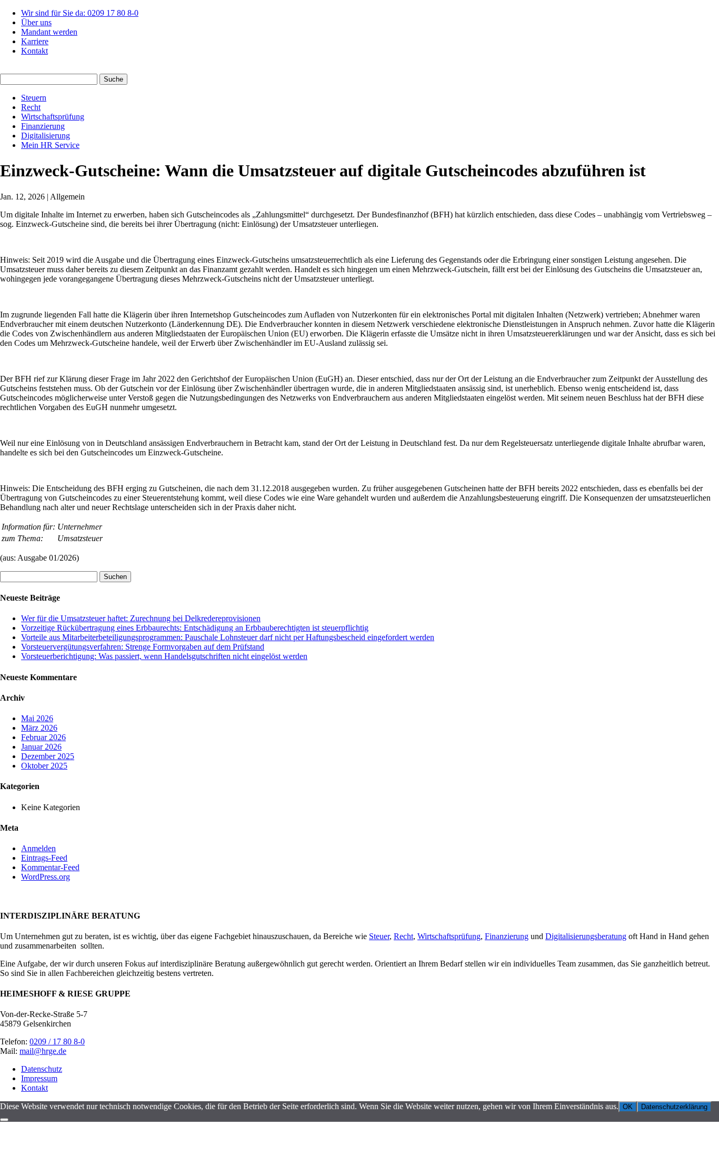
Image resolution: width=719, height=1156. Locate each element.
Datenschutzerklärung (674, 1107)
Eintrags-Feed (44, 857)
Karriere (34, 41)
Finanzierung (43, 126)
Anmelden (38, 848)
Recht (31, 107)
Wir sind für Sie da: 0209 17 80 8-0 (79, 12)
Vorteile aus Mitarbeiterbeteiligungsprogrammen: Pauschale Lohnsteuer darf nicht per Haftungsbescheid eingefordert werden (227, 637)
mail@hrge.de (42, 1051)
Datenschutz (41, 1068)
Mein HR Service (50, 145)
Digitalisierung (45, 135)
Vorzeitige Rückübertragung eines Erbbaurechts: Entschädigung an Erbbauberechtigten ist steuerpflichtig (194, 627)
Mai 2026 (37, 718)
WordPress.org (45, 876)
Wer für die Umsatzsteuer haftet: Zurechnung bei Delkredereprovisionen (141, 618)
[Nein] (4, 1119)
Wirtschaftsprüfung (52, 116)
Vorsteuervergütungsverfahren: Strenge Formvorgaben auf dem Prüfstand (142, 646)
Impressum (39, 1078)
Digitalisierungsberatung (585, 936)
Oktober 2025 (44, 765)
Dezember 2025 (47, 756)
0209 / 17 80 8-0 (57, 1041)
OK (628, 1107)
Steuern (33, 97)
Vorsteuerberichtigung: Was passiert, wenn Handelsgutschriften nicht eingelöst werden (164, 656)
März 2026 (39, 727)
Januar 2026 (41, 746)
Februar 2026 (43, 737)
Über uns (36, 22)
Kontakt (34, 50)
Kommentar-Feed (50, 867)
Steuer (379, 936)
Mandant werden (49, 31)
